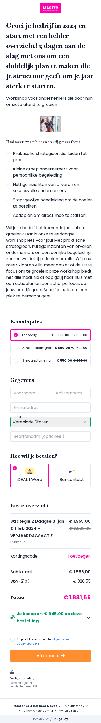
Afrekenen (48, 656)
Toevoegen (79, 556)
